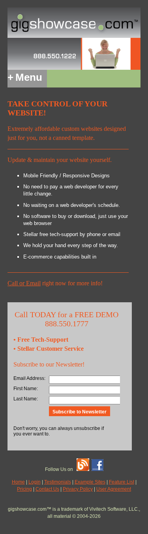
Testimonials (57, 482)
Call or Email (24, 283)
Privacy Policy (78, 489)
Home (18, 482)
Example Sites (90, 482)
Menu (24, 77)
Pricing (24, 489)
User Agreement (113, 489)
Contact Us (47, 489)
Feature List (121, 482)
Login (34, 482)
